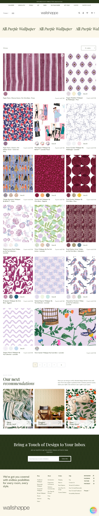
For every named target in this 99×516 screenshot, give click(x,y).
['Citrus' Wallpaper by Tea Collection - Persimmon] (42, 245)
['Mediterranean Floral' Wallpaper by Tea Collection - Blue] (16, 245)
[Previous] (5, 73)
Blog (49, 498)
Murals (38, 496)
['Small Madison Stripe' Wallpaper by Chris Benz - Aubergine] (68, 245)
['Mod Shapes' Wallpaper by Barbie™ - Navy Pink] (47, 143)
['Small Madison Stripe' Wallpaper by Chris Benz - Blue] (79, 245)
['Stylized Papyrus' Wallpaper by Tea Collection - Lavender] (37, 296)
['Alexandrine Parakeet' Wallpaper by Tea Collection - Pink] (74, 296)
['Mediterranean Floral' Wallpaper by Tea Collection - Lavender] (5, 245)
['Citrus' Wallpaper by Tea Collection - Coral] (47, 245)
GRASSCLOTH (21, 5)
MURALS (31, 5)
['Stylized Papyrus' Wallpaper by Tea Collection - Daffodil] (42, 296)
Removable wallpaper (39, 485)
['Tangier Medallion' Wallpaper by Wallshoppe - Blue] (79, 93)
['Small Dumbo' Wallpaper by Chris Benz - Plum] (68, 195)
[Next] (62, 73)
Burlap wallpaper (41, 493)
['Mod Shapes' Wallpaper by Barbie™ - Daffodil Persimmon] (42, 143)
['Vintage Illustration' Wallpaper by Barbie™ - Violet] (5, 195)
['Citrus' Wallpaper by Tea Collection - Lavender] (37, 245)
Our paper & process (51, 492)
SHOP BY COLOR (86, 5)
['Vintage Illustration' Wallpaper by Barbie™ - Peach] (16, 195)
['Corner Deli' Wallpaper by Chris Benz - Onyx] (47, 195)
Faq (70, 480)
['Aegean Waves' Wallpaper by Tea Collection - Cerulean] (16, 348)
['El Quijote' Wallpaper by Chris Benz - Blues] (16, 296)
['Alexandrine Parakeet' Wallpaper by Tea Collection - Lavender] (68, 296)
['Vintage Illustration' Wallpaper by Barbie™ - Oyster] (11, 195)
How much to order (61, 489)
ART (38, 5)
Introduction (51, 480)
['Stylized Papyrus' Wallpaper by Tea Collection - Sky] (47, 296)
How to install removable (75, 488)
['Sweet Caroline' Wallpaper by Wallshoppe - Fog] (74, 143)
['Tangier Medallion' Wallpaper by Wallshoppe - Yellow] (74, 93)
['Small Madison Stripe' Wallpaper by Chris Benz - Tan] (74, 245)
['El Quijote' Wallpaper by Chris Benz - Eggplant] (5, 296)
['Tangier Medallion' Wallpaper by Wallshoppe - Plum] (68, 93)
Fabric (38, 501)
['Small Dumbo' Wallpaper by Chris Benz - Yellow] (79, 195)
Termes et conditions (74, 485)
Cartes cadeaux (62, 492)
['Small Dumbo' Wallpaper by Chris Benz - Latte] (74, 195)
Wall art (39, 498)
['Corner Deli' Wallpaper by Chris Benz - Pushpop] (42, 195)
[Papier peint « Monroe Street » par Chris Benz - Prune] (5, 93)
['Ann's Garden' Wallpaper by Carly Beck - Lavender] (37, 348)
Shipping (60, 480)
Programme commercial (51, 483)
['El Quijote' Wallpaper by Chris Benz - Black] (11, 296)
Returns (60, 482)
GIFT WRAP (67, 5)
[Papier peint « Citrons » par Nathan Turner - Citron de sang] (5, 143)
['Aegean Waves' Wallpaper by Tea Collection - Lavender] (5, 348)
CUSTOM (76, 5)
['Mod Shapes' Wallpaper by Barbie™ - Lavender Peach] (37, 143)
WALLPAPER (11, 5)
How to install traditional (75, 491)
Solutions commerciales (51, 487)
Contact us (72, 482)
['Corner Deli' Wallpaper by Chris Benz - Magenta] (37, 195)
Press (49, 496)
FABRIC (45, 5)
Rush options (61, 485)
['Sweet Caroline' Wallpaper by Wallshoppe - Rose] (79, 143)
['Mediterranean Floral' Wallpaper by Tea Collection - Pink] (11, 245)
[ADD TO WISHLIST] (62, 55)
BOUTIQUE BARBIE (55, 5)
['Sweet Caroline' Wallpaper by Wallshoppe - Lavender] (68, 143)
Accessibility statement (74, 493)
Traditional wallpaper (39, 480)
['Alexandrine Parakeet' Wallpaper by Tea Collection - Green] (79, 296)
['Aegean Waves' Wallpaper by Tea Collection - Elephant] (11, 348)
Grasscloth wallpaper (39, 489)
